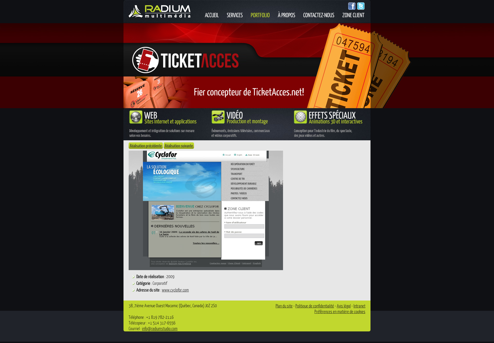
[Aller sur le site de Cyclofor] (206, 268)
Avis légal (344, 305)
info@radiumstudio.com (160, 328)
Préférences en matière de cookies (339, 311)
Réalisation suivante (179, 145)
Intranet (359, 305)
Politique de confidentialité (314, 305)
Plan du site (284, 305)
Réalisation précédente (146, 145)
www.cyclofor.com (175, 290)
